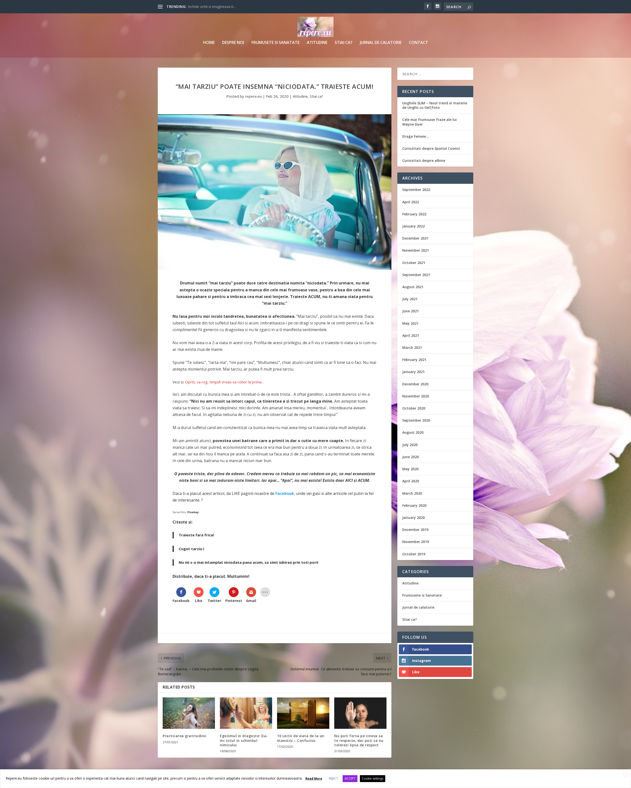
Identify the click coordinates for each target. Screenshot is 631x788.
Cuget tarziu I (191, 548)
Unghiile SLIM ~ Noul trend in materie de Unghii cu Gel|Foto (434, 105)
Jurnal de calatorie (381, 42)
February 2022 (414, 214)
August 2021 (412, 286)
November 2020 (415, 396)
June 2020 (410, 456)
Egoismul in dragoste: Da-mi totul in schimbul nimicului (244, 740)
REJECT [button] (333, 778)
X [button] (626, 774)
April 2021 (410, 335)
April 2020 (410, 481)
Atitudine (317, 42)
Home (209, 42)
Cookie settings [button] (372, 778)
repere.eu (253, 96)
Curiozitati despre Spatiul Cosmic (431, 148)
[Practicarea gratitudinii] (189, 713)
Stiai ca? (343, 42)
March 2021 (412, 347)
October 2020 (413, 408)
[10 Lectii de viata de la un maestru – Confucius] (303, 713)
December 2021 (415, 238)
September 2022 (416, 189)
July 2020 (410, 444)
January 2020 (413, 517)
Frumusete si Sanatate (275, 42)
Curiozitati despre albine (423, 160)
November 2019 (415, 541)
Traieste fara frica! (196, 534)
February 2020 (414, 505)
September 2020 (416, 420)
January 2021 (413, 371)
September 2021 (416, 274)
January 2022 (413, 226)
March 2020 (412, 493)
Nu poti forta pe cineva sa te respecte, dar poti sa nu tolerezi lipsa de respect (359, 740)
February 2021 (414, 359)
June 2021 (410, 311)
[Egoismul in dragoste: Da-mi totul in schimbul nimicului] (246, 713)
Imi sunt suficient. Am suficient (212, 6)
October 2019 (413, 554)
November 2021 (415, 250)
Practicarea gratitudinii (184, 735)
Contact (418, 42)
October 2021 (413, 262)
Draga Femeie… (415, 136)
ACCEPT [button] (350, 778)
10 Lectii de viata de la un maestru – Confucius (300, 738)
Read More (313, 778)
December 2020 (415, 384)
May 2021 (410, 323)
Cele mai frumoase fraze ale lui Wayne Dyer (429, 121)
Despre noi (233, 42)
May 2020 (410, 469)
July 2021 (410, 299)
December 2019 (415, 529)
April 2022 (410, 202)
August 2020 (412, 432)
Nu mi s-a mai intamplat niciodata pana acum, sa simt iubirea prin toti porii (248, 562)
